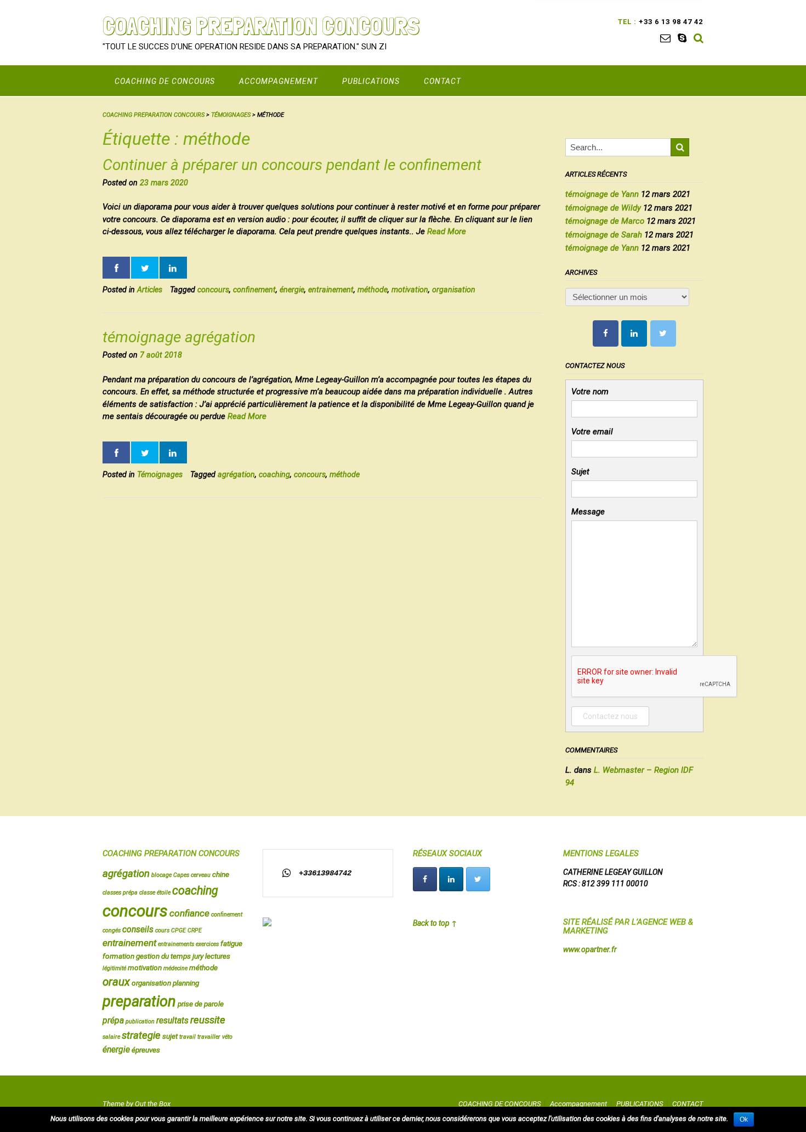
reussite (207, 1020)
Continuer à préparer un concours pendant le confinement (292, 165)
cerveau (201, 875)
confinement (254, 289)
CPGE (178, 930)
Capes (181, 875)
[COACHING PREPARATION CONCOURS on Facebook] (605, 333)
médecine (175, 968)
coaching (274, 474)
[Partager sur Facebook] (116, 268)
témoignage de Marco (604, 221)
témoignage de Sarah (603, 235)
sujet (170, 1036)
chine (220, 874)
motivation (409, 289)
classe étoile (155, 892)
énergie (292, 289)
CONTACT (442, 81)
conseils (138, 930)
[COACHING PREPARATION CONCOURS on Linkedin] (634, 333)
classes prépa (120, 892)
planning (186, 982)
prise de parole (201, 1003)
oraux (116, 981)
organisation (453, 289)
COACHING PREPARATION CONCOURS (261, 26)
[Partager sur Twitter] (144, 268)
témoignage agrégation (179, 337)
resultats (172, 1021)
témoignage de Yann (602, 194)
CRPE (195, 930)
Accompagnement (278, 81)
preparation (139, 1001)
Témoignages (160, 474)
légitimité (114, 968)
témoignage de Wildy (603, 208)
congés (112, 930)
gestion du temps (163, 956)
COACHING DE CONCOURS (165, 81)
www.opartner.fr (590, 949)
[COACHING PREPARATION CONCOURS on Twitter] (663, 333)
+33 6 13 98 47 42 (670, 22)
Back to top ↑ (435, 923)
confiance (189, 913)
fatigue (231, 943)
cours (162, 930)
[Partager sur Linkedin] (173, 268)
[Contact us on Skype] (682, 38)
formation (118, 956)
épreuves (146, 1049)
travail (187, 1036)
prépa (113, 1021)
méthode (372, 289)
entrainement (331, 289)
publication (140, 1021)
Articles (149, 289)
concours (213, 289)
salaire (111, 1036)
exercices (207, 944)
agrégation (236, 474)
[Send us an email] (665, 38)
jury (197, 956)
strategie (141, 1035)
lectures (217, 956)
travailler (208, 1036)
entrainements (176, 944)
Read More (446, 231)
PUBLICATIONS (371, 81)
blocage (161, 875)
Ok (744, 1119)
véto (227, 1036)
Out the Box (153, 1104)
